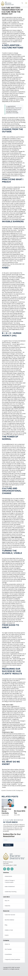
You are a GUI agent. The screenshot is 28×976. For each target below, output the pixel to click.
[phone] (11, 868)
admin (4, 790)
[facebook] (4, 868)
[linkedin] (8, 868)
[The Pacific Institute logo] (7, 1)
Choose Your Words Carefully (6, 811)
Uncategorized (19, 790)
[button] (22, 3)
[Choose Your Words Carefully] (8, 799)
